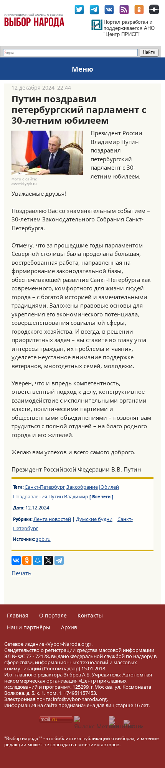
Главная (17, 615)
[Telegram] (59, 560)
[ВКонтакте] (16, 560)
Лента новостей (52, 519)
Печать (21, 573)
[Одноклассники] (26, 560)
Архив (69, 627)
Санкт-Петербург (45, 486)
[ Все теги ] (101, 497)
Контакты (90, 615)
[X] (48, 560)
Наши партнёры (28, 627)
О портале (53, 615)
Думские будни (94, 519)
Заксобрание (82, 486)
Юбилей (109, 486)
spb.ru (43, 538)
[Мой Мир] (37, 560)
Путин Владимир (68, 496)
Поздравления (30, 496)
